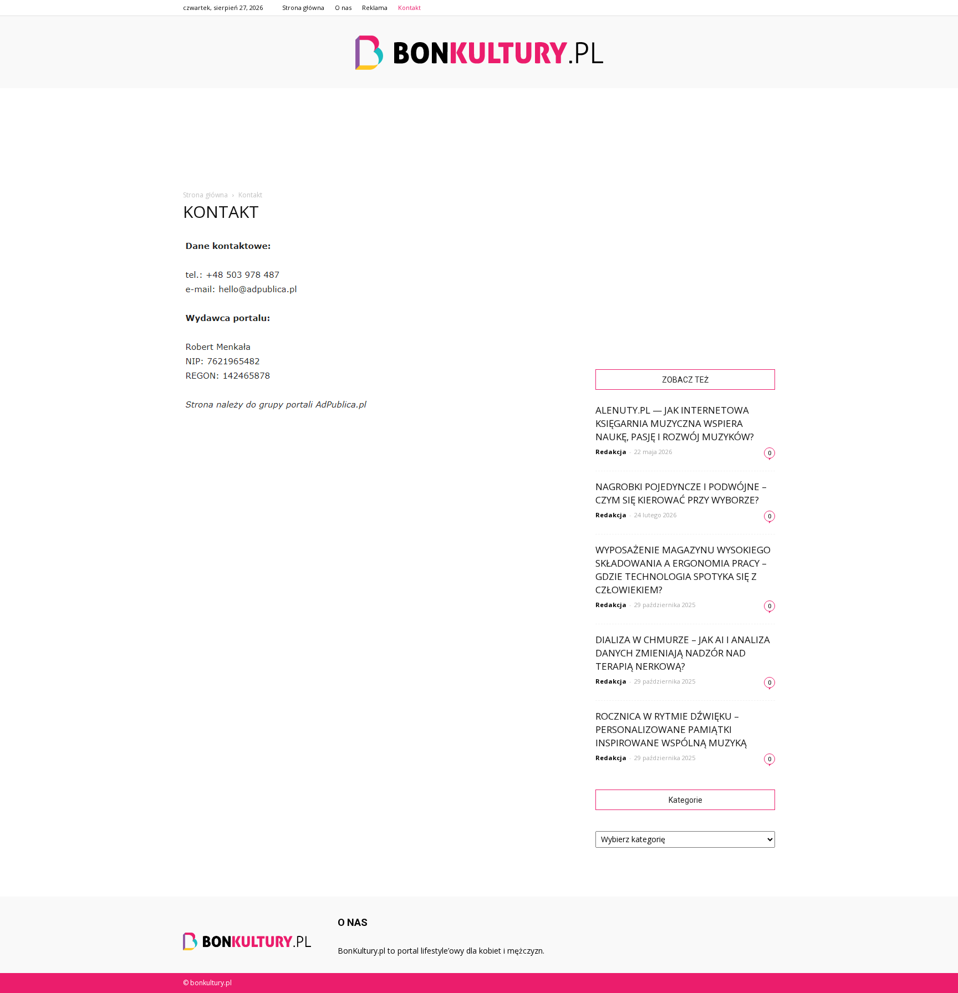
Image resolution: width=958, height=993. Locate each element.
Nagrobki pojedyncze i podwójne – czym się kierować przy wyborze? (681, 493)
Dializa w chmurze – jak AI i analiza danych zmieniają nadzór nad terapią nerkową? (682, 653)
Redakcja (610, 451)
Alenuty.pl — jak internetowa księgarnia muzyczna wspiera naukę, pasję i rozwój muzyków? (674, 423)
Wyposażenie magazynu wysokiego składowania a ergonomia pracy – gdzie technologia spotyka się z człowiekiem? (683, 569)
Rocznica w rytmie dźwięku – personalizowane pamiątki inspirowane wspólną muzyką (671, 729)
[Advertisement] (479, 153)
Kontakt (409, 7)
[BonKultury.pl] (479, 52)
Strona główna (303, 7)
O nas (343, 7)
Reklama (375, 7)
